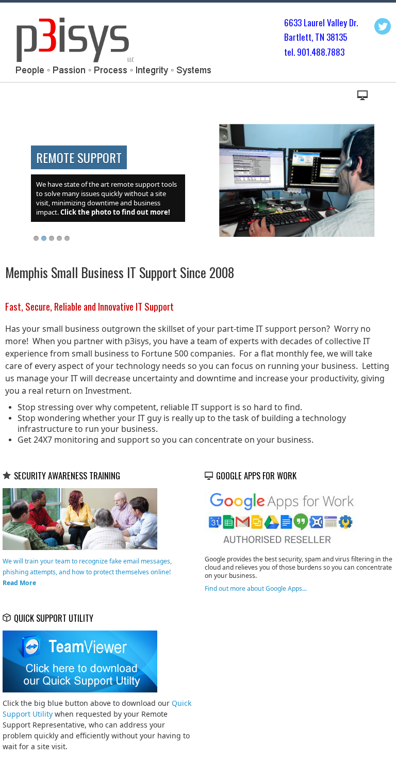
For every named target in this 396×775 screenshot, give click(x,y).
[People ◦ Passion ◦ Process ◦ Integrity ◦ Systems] (111, 45)
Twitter (382, 26)
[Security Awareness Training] (80, 518)
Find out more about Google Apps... (256, 588)
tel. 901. (297, 51)
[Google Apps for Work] (282, 518)
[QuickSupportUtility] (80, 661)
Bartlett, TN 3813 (313, 36)
